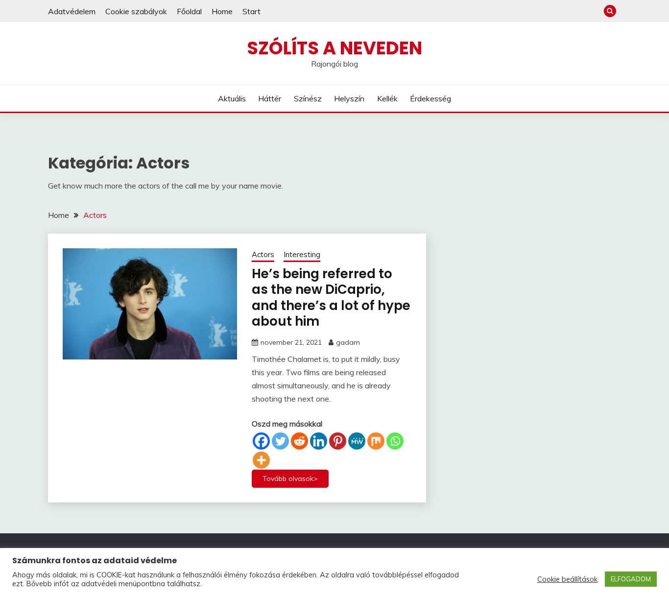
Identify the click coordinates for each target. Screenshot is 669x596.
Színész (308, 98)
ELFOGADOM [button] (631, 579)
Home (222, 11)
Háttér (269, 98)
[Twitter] (280, 441)
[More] (261, 460)
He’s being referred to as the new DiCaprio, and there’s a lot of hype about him (331, 298)
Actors (263, 254)
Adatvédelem (72, 11)
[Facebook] (261, 441)
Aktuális (232, 98)
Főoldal (189, 11)
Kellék (387, 98)
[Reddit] (299, 441)
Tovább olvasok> (290, 478)
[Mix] (375, 441)
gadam (348, 342)
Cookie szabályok (136, 11)
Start (251, 11)
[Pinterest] (337, 441)
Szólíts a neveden (334, 48)
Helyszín (349, 98)
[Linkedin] (318, 441)
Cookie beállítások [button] (567, 579)
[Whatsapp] (395, 441)
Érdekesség (430, 98)
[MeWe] (356, 441)
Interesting (302, 254)
